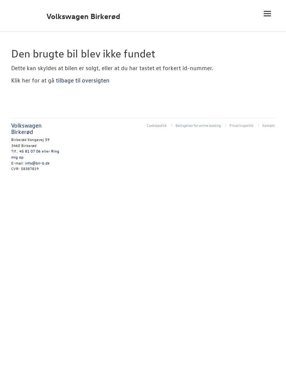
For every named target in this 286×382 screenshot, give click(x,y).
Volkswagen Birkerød (83, 16)
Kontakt (268, 125)
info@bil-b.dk (37, 163)
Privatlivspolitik (241, 125)
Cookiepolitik (157, 125)
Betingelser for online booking (198, 125)
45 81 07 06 (30, 151)
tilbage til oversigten (82, 80)
